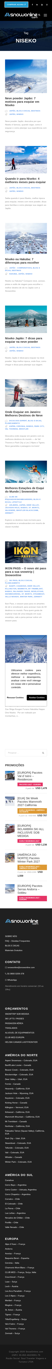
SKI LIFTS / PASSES (14, 1018)
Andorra (8, 1249)
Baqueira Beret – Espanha (17, 1258)
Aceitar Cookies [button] (37, 698)
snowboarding (13, 594)
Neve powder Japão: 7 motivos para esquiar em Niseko (22, 102)
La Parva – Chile (12, 1208)
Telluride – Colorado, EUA (17, 1148)
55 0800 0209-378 (15, 974)
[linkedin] (37, 5)
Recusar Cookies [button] (15, 698)
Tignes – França (12, 1314)
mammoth (22, 589)
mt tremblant (35, 589)
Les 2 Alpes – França (14, 1296)
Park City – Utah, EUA (15, 1138)
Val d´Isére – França (14, 1324)
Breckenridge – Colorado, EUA (19, 1074)
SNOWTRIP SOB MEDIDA (17, 1014)
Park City (39, 426)
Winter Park (26, 597)
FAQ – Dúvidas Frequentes (17, 941)
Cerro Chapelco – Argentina (17, 1194)
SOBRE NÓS (11, 936)
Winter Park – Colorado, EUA (18, 1162)
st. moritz (34, 507)
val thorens (11, 429)
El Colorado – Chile (14, 1204)
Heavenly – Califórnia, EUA (17, 1088)
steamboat (38, 594)
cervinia (20, 426)
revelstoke (37, 591)
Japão (12, 111)
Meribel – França (13, 1300)
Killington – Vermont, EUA (16, 1107)
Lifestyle (17, 502)
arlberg (13, 505)
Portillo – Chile (11, 1222)
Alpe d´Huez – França (15, 1244)
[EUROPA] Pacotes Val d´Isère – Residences (29, 776)
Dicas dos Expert (18, 421)
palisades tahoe (21, 591)
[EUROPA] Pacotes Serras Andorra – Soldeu (29, 889)
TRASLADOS (11, 1028)
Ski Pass (13, 580)
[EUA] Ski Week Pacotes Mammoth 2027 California (29, 802)
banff (12, 586)
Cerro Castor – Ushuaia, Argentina (21, 1189)
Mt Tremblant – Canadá (16, 1121)
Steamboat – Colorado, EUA (18, 1143)
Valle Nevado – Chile (14, 1227)
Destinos (35, 111)
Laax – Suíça (11, 1282)
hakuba (13, 274)
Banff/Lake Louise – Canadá (18, 1065)
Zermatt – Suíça (12, 1333)
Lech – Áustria (11, 1286)
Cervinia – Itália (12, 1263)
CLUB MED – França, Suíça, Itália (20, 1272)
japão (12, 114)
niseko (20, 114)
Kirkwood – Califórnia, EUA (17, 1112)
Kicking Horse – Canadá (16, 1103)
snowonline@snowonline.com (21, 967)
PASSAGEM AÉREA (14, 1023)
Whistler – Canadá (13, 1157)
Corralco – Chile (12, 1199)
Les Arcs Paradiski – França (18, 1291)
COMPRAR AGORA (15, 4)
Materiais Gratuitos (13, 950)
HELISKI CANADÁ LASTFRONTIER (21, 1042)
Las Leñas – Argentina (15, 1213)
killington (10, 589)
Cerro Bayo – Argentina (15, 1185)
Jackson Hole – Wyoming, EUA (19, 1093)
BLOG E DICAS (12, 945)
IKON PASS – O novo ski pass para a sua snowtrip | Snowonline (25, 572)
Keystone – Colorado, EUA (17, 1098)
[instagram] (47, 5)
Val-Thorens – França (15, 1328)
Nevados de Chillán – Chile (17, 1218)
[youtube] (42, 5)
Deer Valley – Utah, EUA (16, 1079)
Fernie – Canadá (13, 1084)
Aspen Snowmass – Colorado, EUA (21, 1060)
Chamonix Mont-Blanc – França (19, 1267)
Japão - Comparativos (20, 268)
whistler (23, 429)
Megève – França (13, 1305)
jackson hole (12, 507)
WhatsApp (12, 980)
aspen (12, 426)
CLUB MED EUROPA (14, 1037)
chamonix (21, 586)
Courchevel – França (14, 1277)
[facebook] (32, 5)
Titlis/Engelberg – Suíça (16, 1319)
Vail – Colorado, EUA (14, 1152)
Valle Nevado (12, 597)
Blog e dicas (23, 111)
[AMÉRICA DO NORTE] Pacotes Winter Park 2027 (28, 858)
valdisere (10, 510)
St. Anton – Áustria (13, 1310)
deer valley (33, 505)
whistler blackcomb (27, 510)
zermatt (9, 513)
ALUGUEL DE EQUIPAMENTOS (19, 1033)
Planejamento (12, 423)
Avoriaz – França (13, 1253)
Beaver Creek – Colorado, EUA (19, 1070)
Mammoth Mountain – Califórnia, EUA (22, 1117)
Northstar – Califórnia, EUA (17, 1126)
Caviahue (9, 1180)
